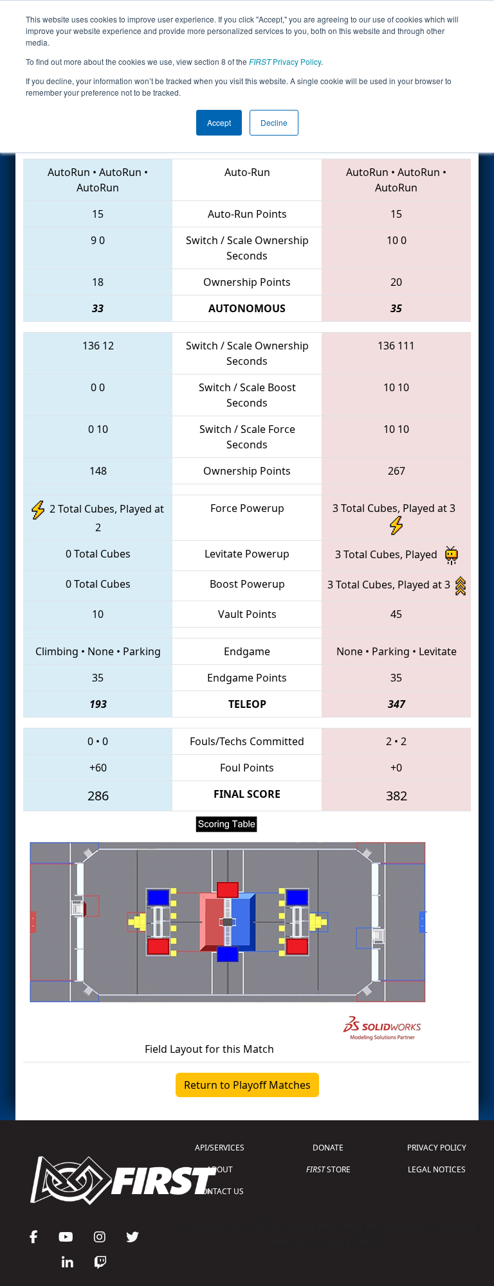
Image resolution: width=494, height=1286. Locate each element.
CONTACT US (220, 1191)
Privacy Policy (285, 61)
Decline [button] (274, 122)
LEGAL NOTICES (437, 1169)
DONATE (328, 1147)
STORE (328, 1169)
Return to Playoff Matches (247, 1085)
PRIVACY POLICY (436, 1147)
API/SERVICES (219, 1147)
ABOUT (219, 1169)
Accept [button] (219, 122)
